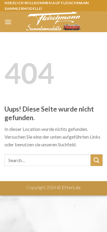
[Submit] (97, 160)
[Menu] (8, 22)
